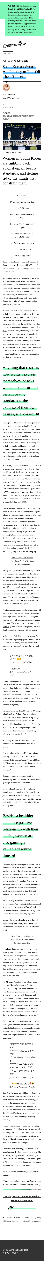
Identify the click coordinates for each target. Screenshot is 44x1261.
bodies (14, 116)
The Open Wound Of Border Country (11, 1219)
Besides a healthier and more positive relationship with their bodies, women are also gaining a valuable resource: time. (20, 835)
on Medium (28, 33)
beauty (6, 116)
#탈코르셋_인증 (16, 1044)
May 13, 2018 (29, 1087)
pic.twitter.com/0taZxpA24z (20, 662)
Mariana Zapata (11, 98)
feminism (23, 116)
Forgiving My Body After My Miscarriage (32, 1219)
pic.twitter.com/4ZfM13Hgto (21, 1077)
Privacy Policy (10, 1253)
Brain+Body (9, 107)
